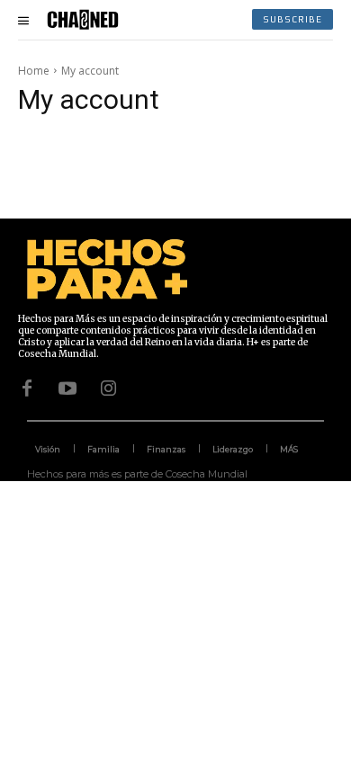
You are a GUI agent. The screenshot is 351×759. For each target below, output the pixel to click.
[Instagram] (108, 388)
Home (34, 70)
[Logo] (83, 20)
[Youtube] (67, 388)
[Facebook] (27, 388)
